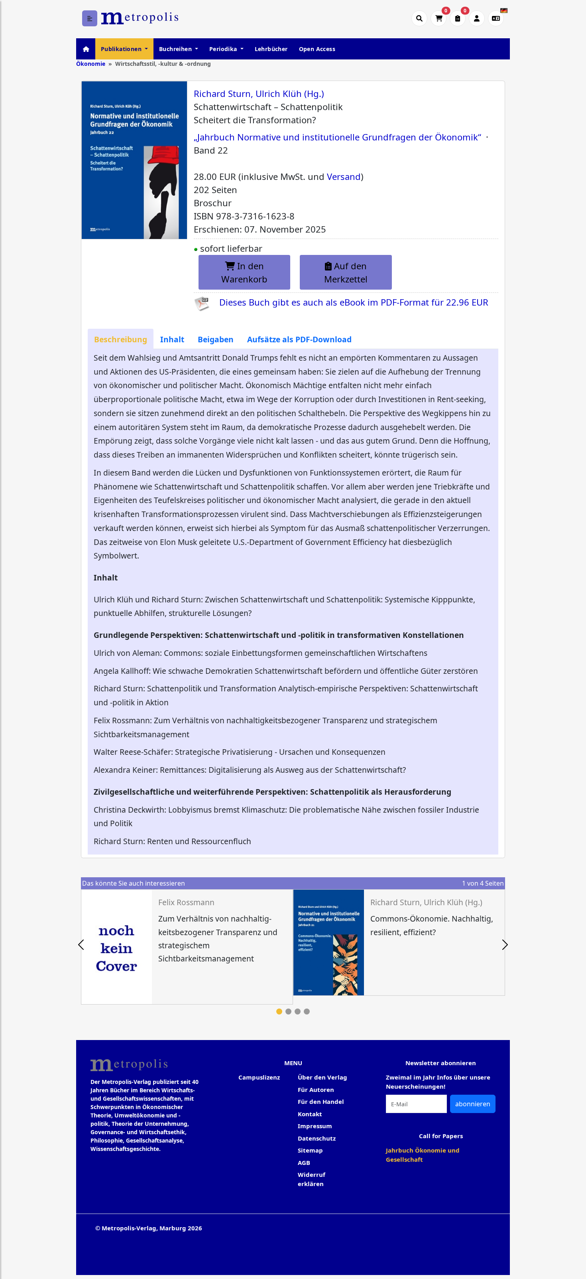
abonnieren (472, 1103)
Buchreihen (176, 49)
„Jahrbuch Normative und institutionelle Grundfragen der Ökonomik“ (337, 137)
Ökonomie (90, 63)
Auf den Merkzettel (346, 272)
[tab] (120, 339)
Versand (344, 176)
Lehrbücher (271, 49)
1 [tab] (279, 1012)
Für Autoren (316, 1089)
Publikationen (122, 49)
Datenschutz (317, 1138)
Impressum (315, 1126)
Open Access (317, 49)
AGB (304, 1162)
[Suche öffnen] (419, 18)
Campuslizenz (259, 1077)
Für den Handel (321, 1101)
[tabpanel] (187, 947)
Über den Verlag (322, 1077)
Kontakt (310, 1114)
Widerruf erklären (311, 1179)
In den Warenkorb (244, 272)
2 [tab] (288, 1012)
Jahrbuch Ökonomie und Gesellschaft (423, 1154)
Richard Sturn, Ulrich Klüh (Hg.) (259, 93)
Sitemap (310, 1150)
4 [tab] (307, 1012)
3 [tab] (298, 1012)
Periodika (224, 49)
